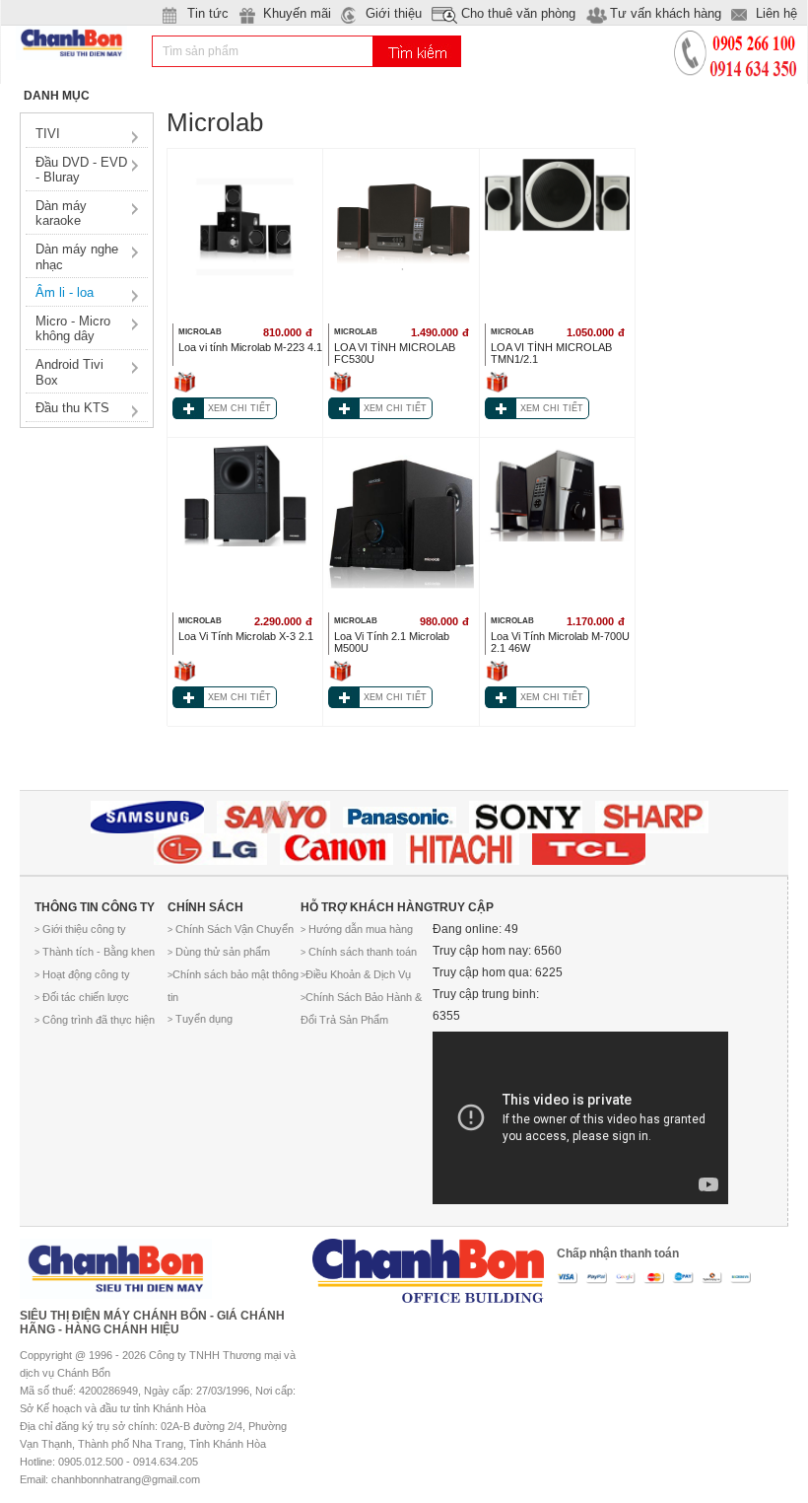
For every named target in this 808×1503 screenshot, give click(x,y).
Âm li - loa (64, 292)
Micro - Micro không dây (72, 329)
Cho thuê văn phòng (518, 13)
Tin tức (208, 13)
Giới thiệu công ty (80, 929)
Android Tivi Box (69, 372)
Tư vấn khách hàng (665, 13)
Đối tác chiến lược (81, 997)
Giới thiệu (394, 13)
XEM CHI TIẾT (239, 408)
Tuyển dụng (200, 1019)
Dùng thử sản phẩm (219, 952)
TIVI (47, 133)
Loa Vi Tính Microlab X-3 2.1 (245, 636)
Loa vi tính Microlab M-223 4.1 (250, 347)
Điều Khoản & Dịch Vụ (356, 974)
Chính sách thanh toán (359, 952)
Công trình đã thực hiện (94, 1020)
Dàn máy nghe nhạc (76, 257)
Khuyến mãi (297, 13)
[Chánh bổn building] (428, 1264)
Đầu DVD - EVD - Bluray (81, 170)
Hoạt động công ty (82, 974)
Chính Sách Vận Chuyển (231, 929)
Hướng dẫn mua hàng (357, 929)
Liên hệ (776, 13)
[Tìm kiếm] (416, 51)
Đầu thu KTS (72, 407)
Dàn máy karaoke (61, 213)
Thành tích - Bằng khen (94, 952)
